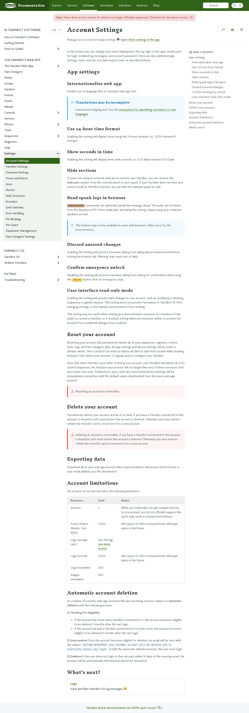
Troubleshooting (14, 280)
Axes (9, 184)
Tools (7, 130)
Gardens (9, 89)
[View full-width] (223, 29)
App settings (197, 57)
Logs (96, 686)
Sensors (9, 118)
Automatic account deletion (206, 122)
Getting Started (14, 43)
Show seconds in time (205, 72)
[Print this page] (232, 29)
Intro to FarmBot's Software (22, 37)
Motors (10, 190)
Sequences (11, 136)
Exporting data (198, 112)
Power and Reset (17, 178)
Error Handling (15, 213)
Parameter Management (21, 230)
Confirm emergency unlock (208, 92)
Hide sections (200, 77)
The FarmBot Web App (18, 66)
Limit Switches (15, 207)
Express (57, 5)
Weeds (8, 106)
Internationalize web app (207, 62)
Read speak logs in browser (209, 82)
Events (8, 95)
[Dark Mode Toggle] (237, 5)
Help (7, 147)
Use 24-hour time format (207, 67)
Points (8, 101)
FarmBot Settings (17, 166)
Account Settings (17, 160)
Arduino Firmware (15, 262)
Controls (9, 112)
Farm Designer (13, 71)
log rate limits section (105, 544)
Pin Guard (12, 225)
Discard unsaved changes (207, 87)
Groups (8, 83)
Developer (106, 5)
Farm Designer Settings (20, 236)
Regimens (10, 142)
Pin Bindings (13, 219)
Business (142, 5)
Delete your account (202, 107)
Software (88, 5)
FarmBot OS (12, 257)
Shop (156, 5)
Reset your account (201, 102)
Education (125, 5)
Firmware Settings (17, 172)
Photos (8, 124)
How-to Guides (14, 49)
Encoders (11, 201)
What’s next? (197, 127)
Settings (10, 153)
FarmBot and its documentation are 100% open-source (121, 708)
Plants (8, 77)
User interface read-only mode (211, 97)
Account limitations (201, 117)
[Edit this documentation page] (241, 29)
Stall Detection (15, 195)
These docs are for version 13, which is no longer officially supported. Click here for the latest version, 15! (124, 17)
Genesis (72, 5)
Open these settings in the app (140, 39)
